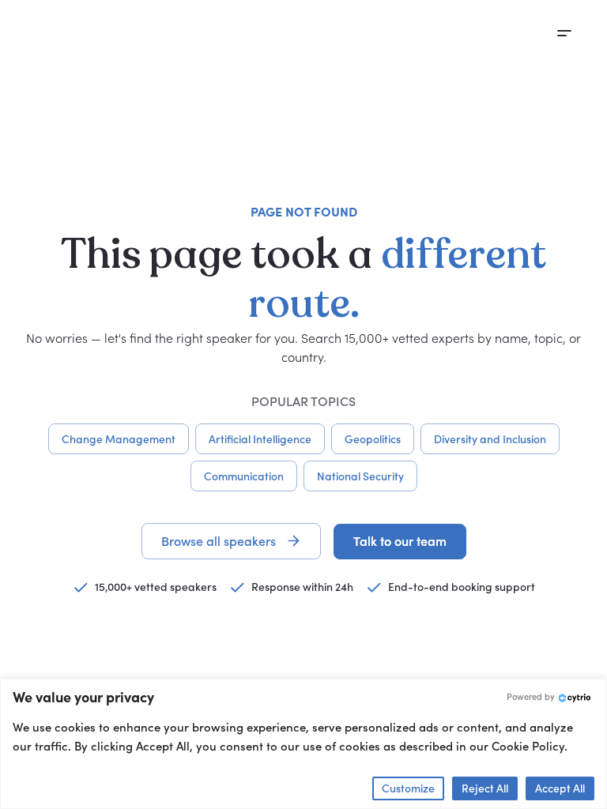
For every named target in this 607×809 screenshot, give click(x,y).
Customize (408, 788)
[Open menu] (564, 33)
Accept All (560, 788)
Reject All (485, 788)
